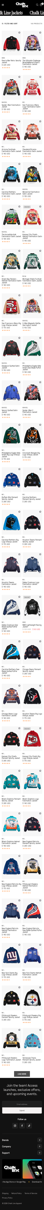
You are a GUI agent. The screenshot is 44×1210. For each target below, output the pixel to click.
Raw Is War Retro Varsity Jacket (11, 61)
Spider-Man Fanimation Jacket (11, 106)
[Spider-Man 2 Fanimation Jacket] (32, 392)
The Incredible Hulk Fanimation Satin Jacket (11, 235)
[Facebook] (22, 1126)
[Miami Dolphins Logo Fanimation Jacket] (32, 781)
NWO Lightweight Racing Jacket (32, 626)
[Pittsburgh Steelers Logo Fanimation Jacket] (11, 1040)
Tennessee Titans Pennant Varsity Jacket (32, 1059)
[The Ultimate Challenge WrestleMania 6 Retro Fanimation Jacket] (32, 43)
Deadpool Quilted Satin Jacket (10, 367)
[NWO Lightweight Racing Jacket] (32, 607)
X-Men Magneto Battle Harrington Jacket (31, 324)
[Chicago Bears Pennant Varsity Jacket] (32, 651)
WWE (3, 58)
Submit (22, 1110)
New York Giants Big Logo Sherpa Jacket (9, 974)
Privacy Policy (7, 1197)
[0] (40, 5)
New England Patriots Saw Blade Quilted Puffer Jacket (32, 930)
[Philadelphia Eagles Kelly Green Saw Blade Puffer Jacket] (32, 348)
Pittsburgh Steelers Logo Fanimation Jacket (11, 1059)
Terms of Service (31, 1193)
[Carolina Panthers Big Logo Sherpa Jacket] (11, 522)
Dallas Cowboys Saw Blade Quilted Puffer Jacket (10, 627)
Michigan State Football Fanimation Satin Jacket (32, 280)
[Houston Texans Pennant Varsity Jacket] (32, 522)
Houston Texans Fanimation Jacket (9, 583)
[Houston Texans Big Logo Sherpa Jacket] (32, 696)
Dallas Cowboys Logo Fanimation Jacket (31, 583)
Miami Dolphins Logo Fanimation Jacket (31, 800)
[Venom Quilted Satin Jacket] (11, 392)
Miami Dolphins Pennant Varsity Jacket (11, 800)
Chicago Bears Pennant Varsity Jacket (32, 670)
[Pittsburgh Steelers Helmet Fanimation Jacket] (32, 866)
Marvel (4, 102)
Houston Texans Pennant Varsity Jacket (32, 540)
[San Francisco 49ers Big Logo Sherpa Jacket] (11, 305)
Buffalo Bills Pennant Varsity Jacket (10, 498)
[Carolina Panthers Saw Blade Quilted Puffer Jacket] (11, 651)
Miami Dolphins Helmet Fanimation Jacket (11, 842)
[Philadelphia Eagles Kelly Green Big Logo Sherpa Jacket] (11, 435)
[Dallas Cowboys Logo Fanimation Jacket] (32, 564)
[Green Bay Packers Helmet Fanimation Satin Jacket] (11, 261)
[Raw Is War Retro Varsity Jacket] (11, 43)
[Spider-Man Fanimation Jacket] (11, 87)
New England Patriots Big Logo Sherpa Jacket (11, 885)
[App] (32, 1169)
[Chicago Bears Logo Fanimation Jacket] (11, 696)
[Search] (37, 5)
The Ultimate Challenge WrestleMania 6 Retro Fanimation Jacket (31, 62)
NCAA (24, 276)
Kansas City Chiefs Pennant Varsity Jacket (11, 757)
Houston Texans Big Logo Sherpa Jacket (32, 714)
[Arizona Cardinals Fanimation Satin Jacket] (11, 131)
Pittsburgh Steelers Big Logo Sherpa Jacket (32, 1016)
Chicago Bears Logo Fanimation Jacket (9, 714)
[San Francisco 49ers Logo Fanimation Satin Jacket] (32, 87)
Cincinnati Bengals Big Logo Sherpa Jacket (31, 454)
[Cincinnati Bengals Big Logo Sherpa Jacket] (32, 435)
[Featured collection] (11, 1169)
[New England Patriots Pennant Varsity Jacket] (32, 824)
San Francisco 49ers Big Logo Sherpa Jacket (11, 324)
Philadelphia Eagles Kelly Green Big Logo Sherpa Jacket (11, 454)
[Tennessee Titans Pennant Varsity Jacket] (32, 1040)
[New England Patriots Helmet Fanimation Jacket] (11, 911)
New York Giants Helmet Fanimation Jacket (32, 974)
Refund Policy (16, 1193)
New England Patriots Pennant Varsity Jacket (32, 842)
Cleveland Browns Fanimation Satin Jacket (32, 150)
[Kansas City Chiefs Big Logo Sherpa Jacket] (32, 738)
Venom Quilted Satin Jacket (9, 411)
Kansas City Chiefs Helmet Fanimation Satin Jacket (32, 236)
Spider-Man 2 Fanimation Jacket (30, 411)
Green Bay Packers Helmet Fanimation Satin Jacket (11, 281)
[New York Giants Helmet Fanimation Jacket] (32, 955)
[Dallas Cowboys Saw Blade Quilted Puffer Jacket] (11, 607)
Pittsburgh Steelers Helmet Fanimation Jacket (30, 886)
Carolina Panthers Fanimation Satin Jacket (11, 193)
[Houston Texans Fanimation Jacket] (11, 564)
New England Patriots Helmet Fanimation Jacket (10, 930)
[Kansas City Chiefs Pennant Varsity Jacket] (11, 738)
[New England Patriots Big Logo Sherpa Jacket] (11, 866)
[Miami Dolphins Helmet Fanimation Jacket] (11, 824)
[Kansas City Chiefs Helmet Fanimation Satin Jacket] (32, 217)
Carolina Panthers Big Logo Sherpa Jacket (10, 540)
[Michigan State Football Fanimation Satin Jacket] (32, 261)
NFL (24, 102)
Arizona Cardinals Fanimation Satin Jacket (11, 150)
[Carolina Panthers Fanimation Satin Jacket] (11, 174)
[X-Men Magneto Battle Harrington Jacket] (32, 305)
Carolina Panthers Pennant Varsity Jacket (32, 498)
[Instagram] (15, 1126)
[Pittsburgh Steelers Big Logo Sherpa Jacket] (32, 997)
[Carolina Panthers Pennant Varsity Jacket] (32, 479)
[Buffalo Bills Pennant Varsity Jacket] (11, 479)
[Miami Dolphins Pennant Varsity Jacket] (11, 781)
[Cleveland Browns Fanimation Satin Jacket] (32, 131)
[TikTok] (29, 1126)
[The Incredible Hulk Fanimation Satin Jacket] (11, 217)
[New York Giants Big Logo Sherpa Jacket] (11, 955)
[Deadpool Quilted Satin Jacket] (11, 348)
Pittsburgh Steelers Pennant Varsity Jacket (11, 1016)
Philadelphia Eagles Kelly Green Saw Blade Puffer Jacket (32, 367)
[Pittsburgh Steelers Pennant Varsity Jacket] (11, 997)
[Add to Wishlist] (19, 32)
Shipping (5, 1193)
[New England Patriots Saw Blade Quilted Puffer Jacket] (32, 911)
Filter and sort (11, 23)
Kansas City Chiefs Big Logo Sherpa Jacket (31, 757)
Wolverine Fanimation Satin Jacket (31, 193)
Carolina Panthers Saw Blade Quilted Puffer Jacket (10, 671)
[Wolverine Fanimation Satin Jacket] (32, 174)
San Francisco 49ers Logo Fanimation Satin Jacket (31, 107)
